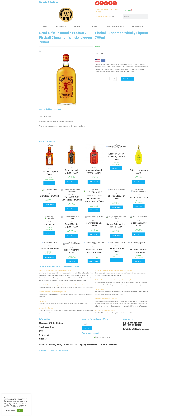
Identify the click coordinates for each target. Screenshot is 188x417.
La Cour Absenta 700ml (116, 249)
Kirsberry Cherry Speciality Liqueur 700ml (116, 156)
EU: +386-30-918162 (132, 325)
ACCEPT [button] (20, 410)
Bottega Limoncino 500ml (139, 171)
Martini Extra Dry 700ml (94, 224)
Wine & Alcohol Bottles (114, 26)
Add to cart (127, 79)
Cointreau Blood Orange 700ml (94, 171)
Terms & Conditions (108, 345)
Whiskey (100, 195)
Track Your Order (47, 327)
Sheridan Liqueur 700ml (116, 197)
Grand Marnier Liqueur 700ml (72, 225)
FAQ (41, 331)
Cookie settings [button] (10, 410)
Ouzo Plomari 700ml (49, 248)
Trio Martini (49, 224)
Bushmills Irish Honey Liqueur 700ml (94, 199)
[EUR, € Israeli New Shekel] (103, 61)
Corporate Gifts (137, 26)
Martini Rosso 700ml (138, 197)
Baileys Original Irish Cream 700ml (116, 225)
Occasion (77, 26)
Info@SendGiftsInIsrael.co (104, 16)
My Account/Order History (51, 323)
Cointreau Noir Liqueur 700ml (72, 171)
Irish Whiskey (90, 195)
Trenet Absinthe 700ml (71, 251)
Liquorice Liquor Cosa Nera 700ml (94, 251)
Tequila (73, 194)
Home (45, 26)
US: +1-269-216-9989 (103, 9)
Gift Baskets (60, 26)
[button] (97, 3)
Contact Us (44, 335)
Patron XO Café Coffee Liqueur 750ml (71, 198)
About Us (43, 345)
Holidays (94, 26)
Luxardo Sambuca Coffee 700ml (138, 251)
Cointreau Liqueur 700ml (49, 172)
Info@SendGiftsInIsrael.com (136, 329)
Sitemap (43, 339)
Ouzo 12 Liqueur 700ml (138, 224)
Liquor (49, 169)
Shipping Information (88, 345)
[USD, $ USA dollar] (97, 61)
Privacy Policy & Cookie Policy (63, 345)
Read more (49, 183)
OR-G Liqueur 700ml (49, 196)
